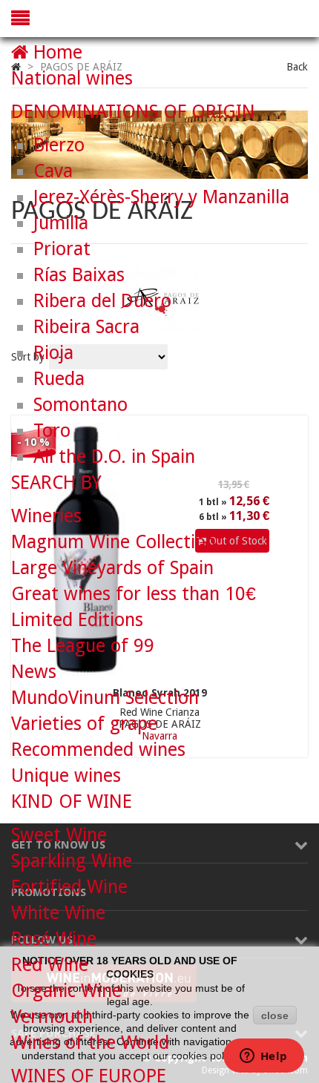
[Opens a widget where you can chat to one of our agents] (263, 1057)
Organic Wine (66, 990)
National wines (72, 78)
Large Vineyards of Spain (112, 568)
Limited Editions (77, 620)
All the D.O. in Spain (114, 456)
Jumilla (60, 223)
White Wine (58, 913)
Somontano (80, 404)
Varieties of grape (84, 723)
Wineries (46, 516)
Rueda (59, 378)
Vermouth (52, 1016)
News (33, 671)
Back (297, 67)
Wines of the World (90, 1042)
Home (55, 52)
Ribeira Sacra (86, 327)
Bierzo (59, 145)
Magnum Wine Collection (113, 542)
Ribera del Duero (102, 301)
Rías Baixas (79, 275)
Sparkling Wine (71, 861)
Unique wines (66, 775)
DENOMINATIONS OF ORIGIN (133, 111)
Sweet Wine (59, 835)
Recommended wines (98, 749)
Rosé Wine (53, 938)
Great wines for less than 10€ (133, 594)
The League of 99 (82, 645)
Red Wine (49, 964)
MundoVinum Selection (105, 697)
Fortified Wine (69, 887)
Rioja (53, 352)
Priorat (62, 249)
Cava (53, 171)
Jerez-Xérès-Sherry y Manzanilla (161, 197)
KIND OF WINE (71, 801)
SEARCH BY (56, 482)
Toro (51, 430)
